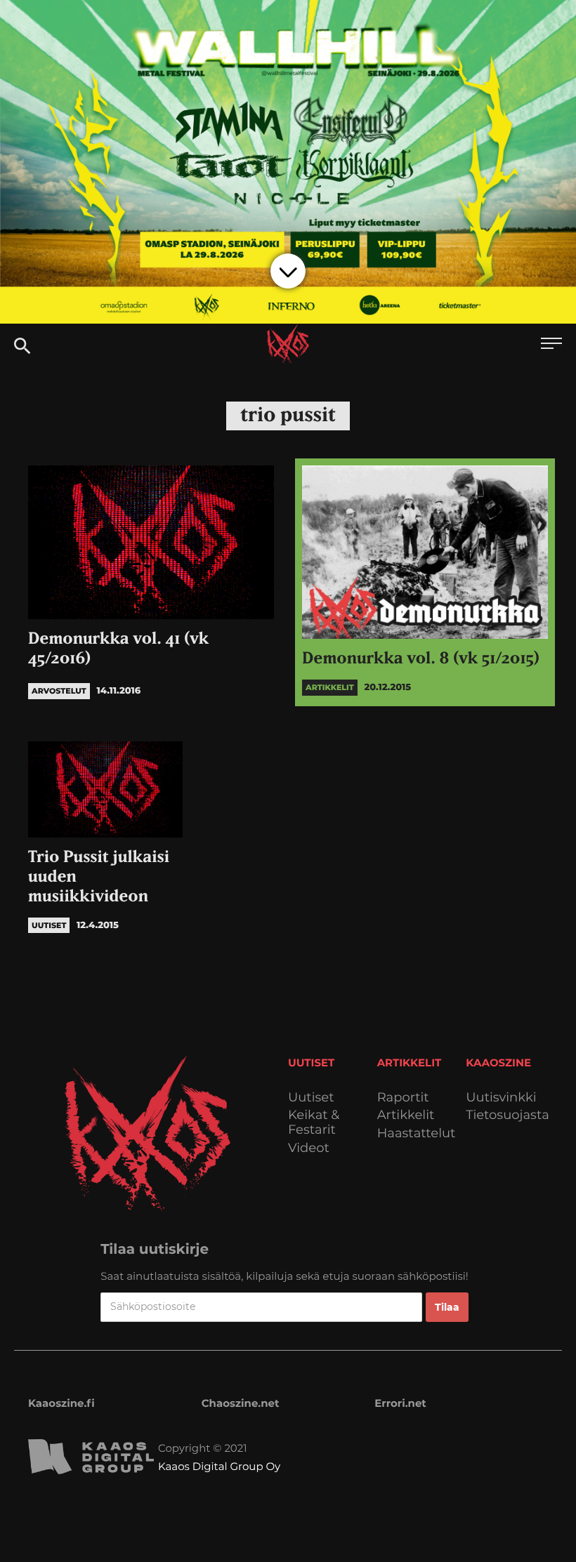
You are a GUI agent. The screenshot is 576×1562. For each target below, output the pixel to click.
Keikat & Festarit (313, 1122)
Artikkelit (406, 1115)
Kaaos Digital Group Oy (219, 1466)
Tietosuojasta (507, 1115)
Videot (308, 1148)
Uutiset (311, 1097)
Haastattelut (416, 1133)
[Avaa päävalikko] (551, 345)
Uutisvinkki (501, 1097)
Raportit (403, 1097)
